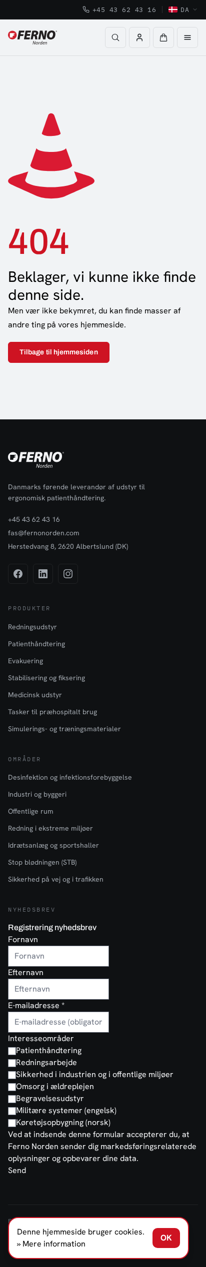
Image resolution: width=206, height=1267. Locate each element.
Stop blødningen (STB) (42, 862)
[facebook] (18, 574)
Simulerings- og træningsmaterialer (64, 728)
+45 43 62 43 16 (124, 9)
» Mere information (51, 1244)
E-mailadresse (36, 1005)
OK (166, 1238)
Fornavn (23, 939)
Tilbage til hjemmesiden (59, 352)
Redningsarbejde (46, 1062)
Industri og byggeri (37, 794)
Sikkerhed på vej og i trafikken (56, 879)
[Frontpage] (32, 37)
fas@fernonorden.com (44, 532)
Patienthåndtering (36, 643)
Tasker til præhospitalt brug (52, 711)
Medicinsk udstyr (35, 694)
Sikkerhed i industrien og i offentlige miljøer (95, 1074)
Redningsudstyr (32, 626)
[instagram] (68, 574)
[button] (163, 37)
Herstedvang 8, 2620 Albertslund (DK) (68, 546)
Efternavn (26, 972)
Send (17, 1170)
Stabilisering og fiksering (46, 677)
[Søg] (115, 37)
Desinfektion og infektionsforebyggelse (70, 777)
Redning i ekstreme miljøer (50, 828)
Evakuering (25, 660)
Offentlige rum (31, 811)
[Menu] (187, 37)
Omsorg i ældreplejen (55, 1086)
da (184, 9)
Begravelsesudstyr (50, 1098)
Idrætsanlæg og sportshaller (53, 845)
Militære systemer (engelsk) (66, 1110)
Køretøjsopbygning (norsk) (63, 1122)
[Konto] (139, 37)
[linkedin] (43, 574)
